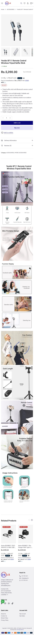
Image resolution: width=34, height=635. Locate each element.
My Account (22, 613)
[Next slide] (32, 520)
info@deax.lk (25, 578)
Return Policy (4, 618)
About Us (3, 613)
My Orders (22, 616)
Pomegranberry (20, 629)
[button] (30, 17)
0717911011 (25, 576)
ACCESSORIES (11, 9)
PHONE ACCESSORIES (20, 152)
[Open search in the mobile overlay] (21, 3)
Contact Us (4, 616)
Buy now (17, 128)
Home (2, 9)
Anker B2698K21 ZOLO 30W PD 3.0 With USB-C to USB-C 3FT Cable (8, 546)
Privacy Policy (4, 620)
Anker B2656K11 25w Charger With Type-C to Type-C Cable (25, 546)
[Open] (2, 3)
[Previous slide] (29, 520)
